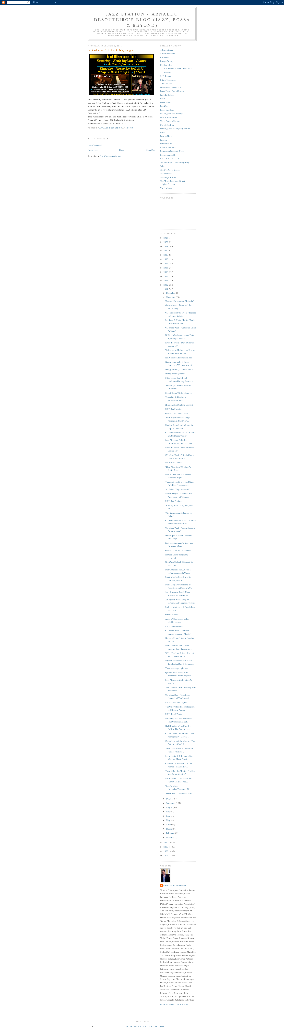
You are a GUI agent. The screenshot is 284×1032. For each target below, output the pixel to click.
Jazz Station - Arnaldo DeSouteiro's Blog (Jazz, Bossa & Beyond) (142, 19)
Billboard (164, 57)
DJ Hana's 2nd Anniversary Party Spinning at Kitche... (179, 337)
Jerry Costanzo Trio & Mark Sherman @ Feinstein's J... (178, 594)
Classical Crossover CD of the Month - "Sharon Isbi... (178, 765)
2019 (166, 254)
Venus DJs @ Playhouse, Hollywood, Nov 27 (176, 399)
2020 (166, 250)
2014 (166, 276)
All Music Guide (167, 53)
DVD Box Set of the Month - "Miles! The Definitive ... (177, 727)
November (171, 297)
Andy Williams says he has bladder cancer (177, 620)
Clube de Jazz (166, 83)
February (170, 833)
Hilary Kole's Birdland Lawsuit (179, 404)
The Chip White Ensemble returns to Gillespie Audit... (180, 708)
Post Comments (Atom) (110, 156)
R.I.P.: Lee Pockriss (173, 501)
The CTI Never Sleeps (169, 169)
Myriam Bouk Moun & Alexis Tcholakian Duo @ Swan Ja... (179, 662)
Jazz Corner (165, 102)
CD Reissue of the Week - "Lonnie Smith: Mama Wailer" (180, 434)
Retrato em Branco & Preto (172, 151)
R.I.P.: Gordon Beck (174, 626)
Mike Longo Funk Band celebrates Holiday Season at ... (180, 379)
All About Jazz (166, 49)
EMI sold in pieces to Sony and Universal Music (179, 544)
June (168, 815)
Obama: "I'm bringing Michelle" (179, 300)
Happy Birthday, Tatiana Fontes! (179, 369)
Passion (163, 139)
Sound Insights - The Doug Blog (174, 162)
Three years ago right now (176, 668)
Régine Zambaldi (168, 154)
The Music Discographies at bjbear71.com (172, 183)
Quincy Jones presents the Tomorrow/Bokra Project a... (179, 674)
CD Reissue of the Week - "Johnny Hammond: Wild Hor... (180, 522)
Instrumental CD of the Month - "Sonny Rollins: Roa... (179, 780)
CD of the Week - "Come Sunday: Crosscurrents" (180, 529)
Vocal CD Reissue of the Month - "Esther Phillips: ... (180, 750)
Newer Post (93, 149)
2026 (166, 237)
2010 (166, 842)
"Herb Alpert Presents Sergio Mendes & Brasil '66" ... (177, 419)
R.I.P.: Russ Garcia (173, 462)
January (170, 837)
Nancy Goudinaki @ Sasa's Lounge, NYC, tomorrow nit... (179, 363)
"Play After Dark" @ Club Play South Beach (178, 468)
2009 (166, 846)
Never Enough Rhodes (170, 121)
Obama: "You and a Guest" (177, 413)
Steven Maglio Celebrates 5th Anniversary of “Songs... (178, 495)
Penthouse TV (166, 143)
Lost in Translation (168, 117)
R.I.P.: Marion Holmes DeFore (178, 357)
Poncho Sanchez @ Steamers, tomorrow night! (178, 476)
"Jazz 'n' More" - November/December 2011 (178, 787)
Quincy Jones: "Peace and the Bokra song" (178, 307)
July (168, 811)
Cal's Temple (165, 76)
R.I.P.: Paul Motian (173, 409)
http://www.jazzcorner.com (145, 1026)
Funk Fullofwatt (167, 94)
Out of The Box (167, 124)
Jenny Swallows (167, 109)
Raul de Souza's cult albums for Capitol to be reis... (179, 427)
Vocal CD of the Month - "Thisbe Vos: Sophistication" (180, 772)
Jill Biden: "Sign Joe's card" (177, 489)
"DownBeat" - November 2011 (178, 793)
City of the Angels (168, 79)
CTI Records (165, 72)
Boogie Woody (167, 61)
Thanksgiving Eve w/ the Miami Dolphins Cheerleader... (179, 483)
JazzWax (164, 106)
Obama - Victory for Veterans (178, 550)
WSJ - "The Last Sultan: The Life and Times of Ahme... (179, 655)
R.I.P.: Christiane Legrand (176, 702)
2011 (166, 289)
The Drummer (166, 173)
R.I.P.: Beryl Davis (173, 714)
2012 (166, 284)
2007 (166, 855)
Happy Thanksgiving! (175, 373)
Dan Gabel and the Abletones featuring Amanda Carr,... (178, 571)
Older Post (150, 149)
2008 (166, 851)
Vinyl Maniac (166, 187)
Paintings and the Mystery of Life (175, 128)
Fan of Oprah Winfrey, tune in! (178, 392)
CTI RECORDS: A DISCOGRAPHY (176, 68)
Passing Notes (166, 136)
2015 (166, 271)
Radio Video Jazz (168, 147)
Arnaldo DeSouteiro (174, 885)
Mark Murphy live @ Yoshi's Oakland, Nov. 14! (178, 579)
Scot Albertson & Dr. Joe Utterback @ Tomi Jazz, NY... (179, 441)
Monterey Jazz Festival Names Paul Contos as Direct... (178, 720)
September (171, 803)
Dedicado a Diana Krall (170, 87)
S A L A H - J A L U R (169, 158)
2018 (166, 259)
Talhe (162, 166)
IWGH (163, 98)
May (168, 820)
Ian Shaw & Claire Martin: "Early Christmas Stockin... (180, 322)
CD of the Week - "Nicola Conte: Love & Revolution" (179, 456)
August (169, 807)
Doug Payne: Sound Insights (172, 91)
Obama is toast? (172, 614)
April (168, 824)
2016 (166, 267)
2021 (166, 246)
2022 (166, 241)
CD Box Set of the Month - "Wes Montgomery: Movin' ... (179, 735)
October (170, 798)
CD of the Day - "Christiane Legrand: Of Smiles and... (177, 696)
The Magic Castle (168, 177)
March (169, 828)
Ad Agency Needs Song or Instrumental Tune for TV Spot (180, 601)
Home (121, 149)
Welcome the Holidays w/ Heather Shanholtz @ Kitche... (180, 352)
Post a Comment (95, 144)
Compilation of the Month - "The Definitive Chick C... (180, 742)
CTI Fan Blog (166, 64)
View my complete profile (174, 1004)
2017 (166, 263)
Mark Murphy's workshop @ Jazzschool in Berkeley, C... (178, 586)
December (171, 292)
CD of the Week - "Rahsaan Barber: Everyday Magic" (177, 632)
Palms (162, 132)
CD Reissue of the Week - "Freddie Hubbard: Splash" (180, 314)
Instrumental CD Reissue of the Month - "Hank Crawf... (179, 757)
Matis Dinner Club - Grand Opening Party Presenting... (178, 647)
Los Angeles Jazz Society (171, 113)
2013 (166, 280)
